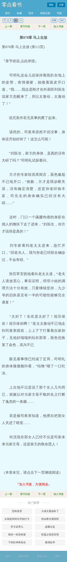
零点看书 (12, 4)
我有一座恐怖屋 (17, 534)
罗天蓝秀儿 (17, 526)
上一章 (8, 26)
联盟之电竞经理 (50, 534)
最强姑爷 (50, 542)
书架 (59, 13)
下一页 (42, 26)
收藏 (19, 13)
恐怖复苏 (17, 511)
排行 (7, 13)
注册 (61, 5)
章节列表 (25, 26)
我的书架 (24, 556)
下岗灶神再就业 (17, 542)
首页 (8, 556)
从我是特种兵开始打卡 (16, 519)
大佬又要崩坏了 (50, 511)
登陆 (51, 5)
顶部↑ (58, 556)
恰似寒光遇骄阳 (50, 519)
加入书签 (59, 26)
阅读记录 (45, 13)
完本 (30, 13)
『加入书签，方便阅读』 (33, 484)
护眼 (54, 20)
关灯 (62, 20)
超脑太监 (50, 526)
